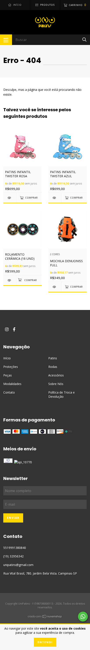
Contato (9, 392)
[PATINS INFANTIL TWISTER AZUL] (54, 198)
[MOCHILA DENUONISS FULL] (54, 287)
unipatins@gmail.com (18, 565)
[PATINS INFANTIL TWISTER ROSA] (9, 198)
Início (7, 358)
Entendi (45, 642)
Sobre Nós (55, 384)
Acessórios (56, 375)
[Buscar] (84, 39)
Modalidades (12, 384)
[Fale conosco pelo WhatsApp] (83, 616)
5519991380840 (14, 548)
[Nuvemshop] (45, 617)
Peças (7, 375)
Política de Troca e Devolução (61, 394)
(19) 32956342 (13, 556)
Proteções (10, 367)
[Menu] (6, 39)
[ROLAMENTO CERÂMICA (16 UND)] (9, 280)
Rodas (52, 367)
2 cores (55, 254)
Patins (52, 358)
